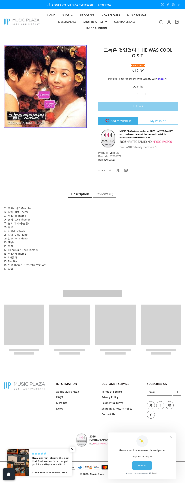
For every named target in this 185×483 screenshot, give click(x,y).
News (59, 408)
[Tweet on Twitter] (118, 170)
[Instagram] (173, 5)
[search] (161, 21)
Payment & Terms (112, 403)
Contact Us (108, 414)
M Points (61, 403)
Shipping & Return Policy (117, 408)
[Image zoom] (45, 86)
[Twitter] (162, 5)
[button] (138, 106)
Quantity (138, 86)
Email (152, 392)
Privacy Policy (110, 397)
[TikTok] (178, 5)
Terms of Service (112, 391)
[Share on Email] (126, 170)
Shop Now (104, 4)
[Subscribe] (177, 392)
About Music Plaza (67, 391)
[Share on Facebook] (110, 170)
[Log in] (169, 21)
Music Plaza (97, 474)
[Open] (9, 474)
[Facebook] (168, 5)
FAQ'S (59, 397)
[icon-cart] (177, 21)
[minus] (130, 94)
